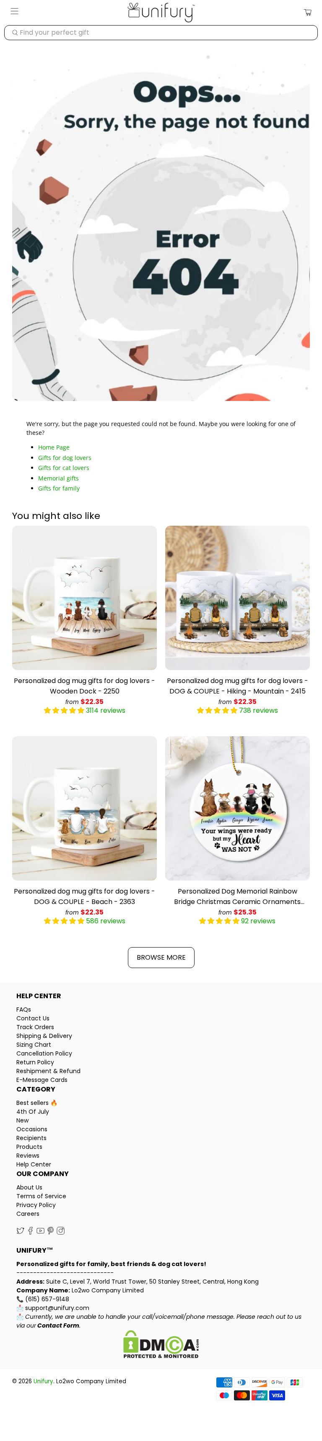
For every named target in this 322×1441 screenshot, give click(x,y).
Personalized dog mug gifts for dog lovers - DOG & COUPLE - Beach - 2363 (84, 896)
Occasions (31, 1129)
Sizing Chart (33, 1044)
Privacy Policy (36, 1205)
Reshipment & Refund (48, 1071)
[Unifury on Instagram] (61, 1232)
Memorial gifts (58, 478)
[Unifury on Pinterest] (51, 1232)
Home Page (54, 447)
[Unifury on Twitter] (20, 1232)
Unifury (43, 1381)
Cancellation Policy (44, 1053)
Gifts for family (59, 488)
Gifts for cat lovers (63, 468)
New (22, 1120)
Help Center (33, 1164)
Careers (27, 1214)
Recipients (31, 1138)
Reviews (27, 1155)
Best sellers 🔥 (36, 1103)
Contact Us (32, 1018)
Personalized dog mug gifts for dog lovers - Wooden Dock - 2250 (84, 686)
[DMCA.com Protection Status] (161, 1345)
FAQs (23, 1009)
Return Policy (35, 1062)
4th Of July (32, 1111)
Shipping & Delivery (44, 1036)
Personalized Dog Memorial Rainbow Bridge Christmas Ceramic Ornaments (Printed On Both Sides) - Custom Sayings (237, 896)
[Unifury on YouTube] (40, 1232)
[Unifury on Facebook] (30, 1232)
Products (29, 1147)
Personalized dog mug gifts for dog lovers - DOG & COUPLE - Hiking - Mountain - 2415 (237, 686)
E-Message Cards (42, 1080)
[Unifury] (161, 12)
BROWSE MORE (161, 957)
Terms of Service (41, 1196)
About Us (29, 1187)
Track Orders (35, 1027)
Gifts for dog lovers (64, 458)
